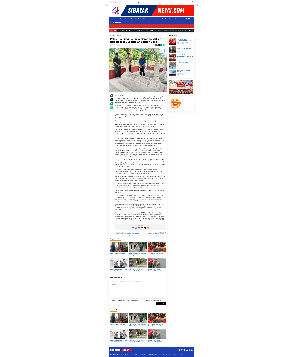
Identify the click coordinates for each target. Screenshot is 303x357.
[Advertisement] (102, 28)
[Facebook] (133, 228)
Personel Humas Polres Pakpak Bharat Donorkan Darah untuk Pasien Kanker (117, 254)
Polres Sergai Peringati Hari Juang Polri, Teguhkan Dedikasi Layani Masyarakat (137, 254)
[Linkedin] (139, 228)
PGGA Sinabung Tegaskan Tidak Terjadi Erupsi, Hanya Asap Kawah (184, 71)
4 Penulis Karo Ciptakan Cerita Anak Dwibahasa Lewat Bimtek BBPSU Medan (155, 234)
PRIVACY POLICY (152, 354)
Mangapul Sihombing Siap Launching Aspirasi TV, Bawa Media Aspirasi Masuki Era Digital (184, 63)
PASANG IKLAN (134, 354)
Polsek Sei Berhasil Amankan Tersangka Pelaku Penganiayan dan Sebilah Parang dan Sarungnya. (137, 270)
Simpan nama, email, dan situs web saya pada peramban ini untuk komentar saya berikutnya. (136, 300)
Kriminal (111, 45)
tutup (106, 5)
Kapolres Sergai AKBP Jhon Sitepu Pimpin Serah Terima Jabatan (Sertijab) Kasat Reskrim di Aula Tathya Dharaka (118, 270)
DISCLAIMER (161, 354)
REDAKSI (127, 354)
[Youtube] (142, 228)
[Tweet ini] (158, 45)
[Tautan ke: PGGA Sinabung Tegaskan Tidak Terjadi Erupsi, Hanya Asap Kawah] (172, 73)
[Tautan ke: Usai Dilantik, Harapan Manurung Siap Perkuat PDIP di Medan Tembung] (172, 57)
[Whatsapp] (164, 45)
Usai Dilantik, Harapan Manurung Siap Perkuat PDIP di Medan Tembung (185, 55)
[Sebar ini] (156, 45)
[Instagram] (136, 228)
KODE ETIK (169, 354)
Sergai (115, 45)
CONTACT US (143, 354)
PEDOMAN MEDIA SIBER (180, 354)
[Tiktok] (145, 228)
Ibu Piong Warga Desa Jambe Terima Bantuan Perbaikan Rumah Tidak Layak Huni (127, 234)
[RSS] (148, 228)
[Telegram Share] (161, 45)
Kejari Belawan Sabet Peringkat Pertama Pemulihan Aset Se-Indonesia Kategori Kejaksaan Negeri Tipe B (155, 254)
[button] (192, 2)
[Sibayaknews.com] (151, 10)
